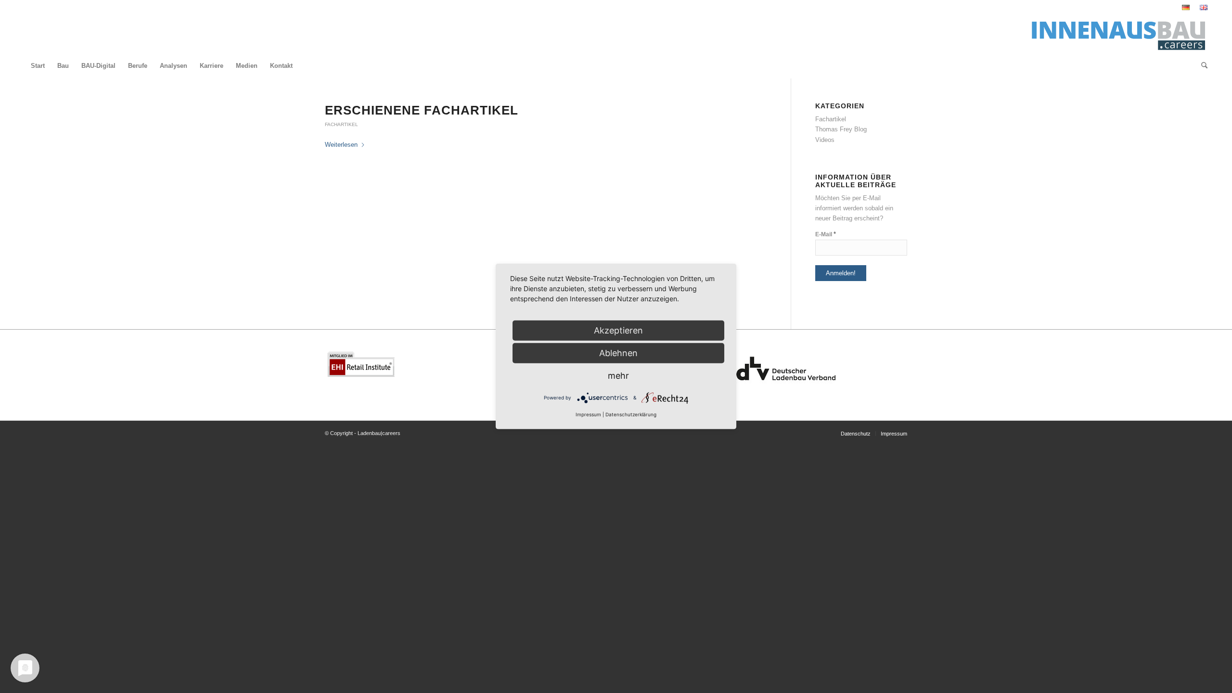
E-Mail (825, 234)
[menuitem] (1186, 8)
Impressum (588, 414)
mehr (618, 376)
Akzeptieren (618, 330)
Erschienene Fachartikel (421, 110)
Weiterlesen (341, 144)
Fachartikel (341, 124)
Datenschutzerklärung (630, 414)
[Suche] (1201, 66)
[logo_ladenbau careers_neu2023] (1115, 34)
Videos (824, 139)
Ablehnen (618, 353)
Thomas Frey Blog (841, 129)
